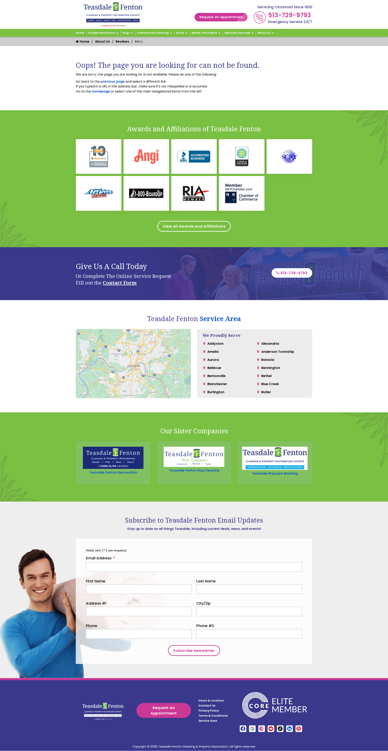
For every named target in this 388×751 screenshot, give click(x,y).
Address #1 (96, 603)
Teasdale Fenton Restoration (113, 472)
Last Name (206, 581)
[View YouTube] (270, 729)
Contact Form (120, 282)
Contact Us (206, 706)
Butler (266, 392)
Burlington (215, 392)
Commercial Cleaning (153, 33)
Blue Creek (270, 384)
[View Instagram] (261, 729)
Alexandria (270, 343)
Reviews (122, 41)
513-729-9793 (289, 15)
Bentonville (216, 376)
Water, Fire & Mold (204, 33)
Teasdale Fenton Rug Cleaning (194, 470)
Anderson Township (277, 351)
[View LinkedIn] (289, 729)
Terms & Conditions (213, 716)
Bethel (266, 376)
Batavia (267, 359)
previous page (113, 81)
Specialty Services (237, 33)
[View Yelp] (298, 729)
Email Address (100, 558)
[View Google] (252, 729)
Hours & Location (211, 700)
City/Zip (203, 603)
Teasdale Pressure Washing (275, 473)
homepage (101, 91)
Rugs (126, 33)
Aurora (213, 359)
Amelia (213, 351)
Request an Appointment (221, 17)
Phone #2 (205, 625)
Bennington (270, 368)
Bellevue (214, 368)
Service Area (220, 318)
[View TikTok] (280, 729)
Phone (91, 625)
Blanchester (217, 384)
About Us (264, 33)
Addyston (215, 343)
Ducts (180, 33)
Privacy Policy (208, 711)
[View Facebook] (243, 729)
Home (80, 33)
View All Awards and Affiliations (194, 226)
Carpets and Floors (101, 33)
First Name (95, 581)
